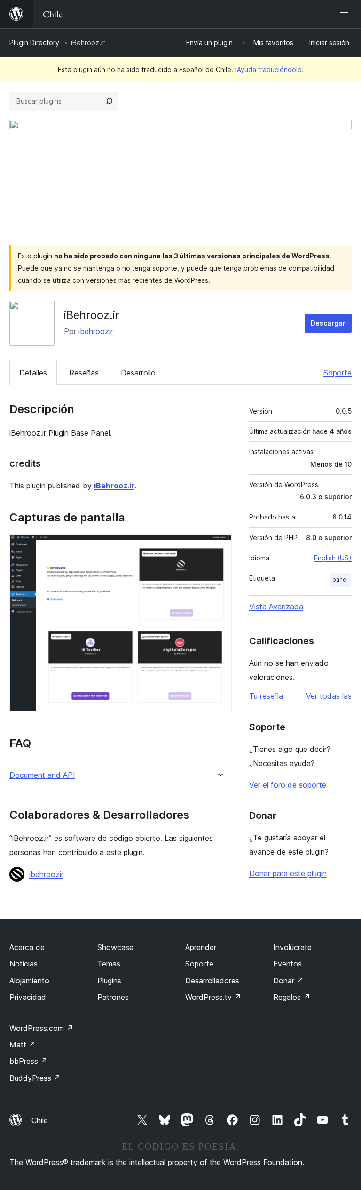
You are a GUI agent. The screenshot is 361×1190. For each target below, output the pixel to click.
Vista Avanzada (276, 606)
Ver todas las (329, 696)
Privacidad (27, 997)
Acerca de (27, 947)
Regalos (291, 997)
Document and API (42, 775)
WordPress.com (41, 1028)
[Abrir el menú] (346, 14)
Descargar (328, 323)
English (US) (333, 558)
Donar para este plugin (288, 873)
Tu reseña (266, 696)
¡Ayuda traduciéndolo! (269, 69)
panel (340, 579)
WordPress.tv (213, 997)
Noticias (23, 963)
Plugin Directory (34, 43)
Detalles (33, 372)
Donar (288, 980)
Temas (108, 963)
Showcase (115, 947)
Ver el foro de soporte (287, 785)
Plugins (109, 980)
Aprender (200, 947)
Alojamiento (29, 980)
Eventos (287, 963)
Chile (39, 1120)
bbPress (28, 1061)
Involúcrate (292, 947)
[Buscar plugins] (109, 101)
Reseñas (84, 372)
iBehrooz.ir (114, 485)
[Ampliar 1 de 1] (219, 546)
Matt (22, 1044)
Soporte (337, 372)
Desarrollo (138, 372)
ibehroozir (95, 331)
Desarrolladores (212, 980)
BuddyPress (35, 1078)
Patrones (113, 997)
